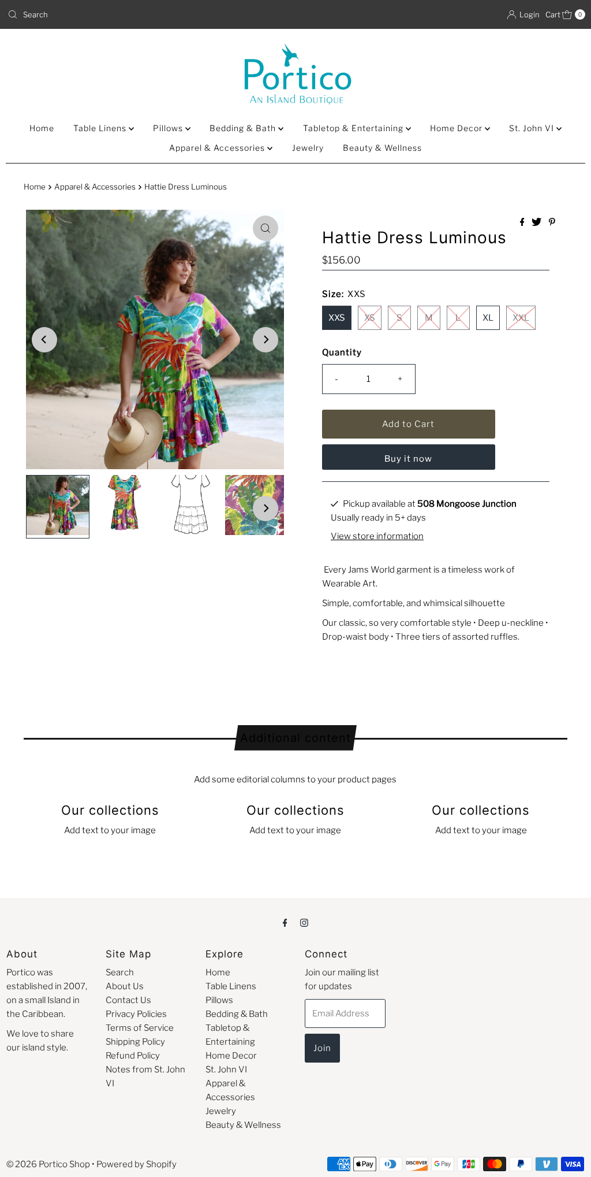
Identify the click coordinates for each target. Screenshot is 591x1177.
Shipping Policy (135, 1042)
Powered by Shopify (136, 1164)
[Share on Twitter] (537, 222)
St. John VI (532, 128)
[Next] (265, 339)
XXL (521, 318)
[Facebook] (285, 922)
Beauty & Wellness (382, 148)
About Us (125, 986)
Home (41, 128)
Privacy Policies (136, 1014)
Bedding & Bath (244, 128)
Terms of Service (140, 1028)
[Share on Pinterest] (552, 222)
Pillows (169, 128)
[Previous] (44, 339)
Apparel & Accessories (218, 148)
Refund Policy (133, 1055)
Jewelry (308, 148)
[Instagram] (304, 922)
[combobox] (147, 14)
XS (369, 318)
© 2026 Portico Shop (48, 1164)
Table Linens (101, 128)
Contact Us (128, 1000)
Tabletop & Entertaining (354, 128)
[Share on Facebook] (523, 222)
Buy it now (408, 459)
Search (120, 972)
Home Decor (457, 128)
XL (487, 318)
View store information (377, 536)
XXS (336, 318)
